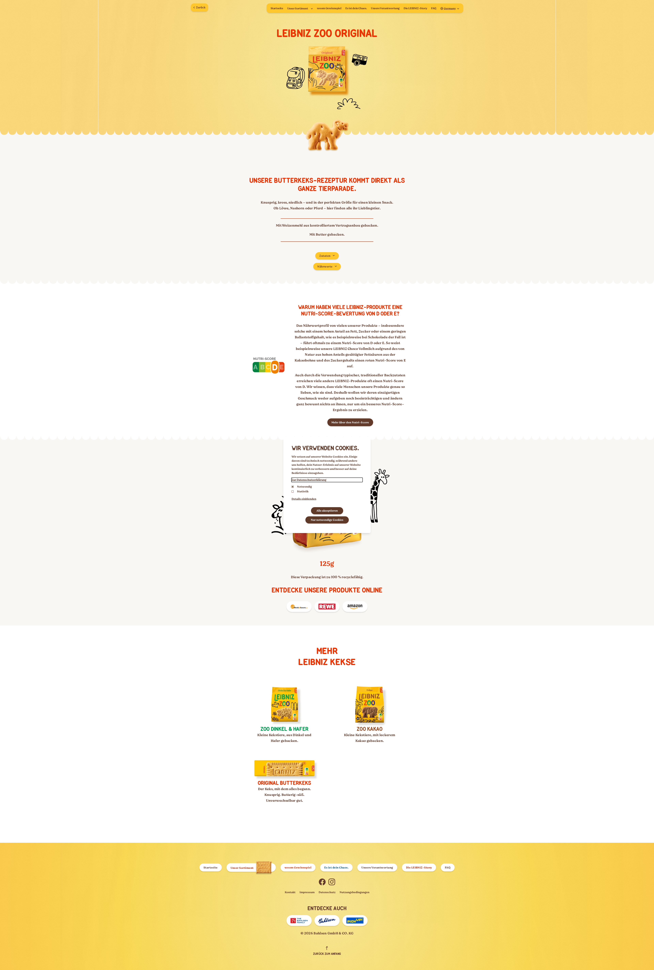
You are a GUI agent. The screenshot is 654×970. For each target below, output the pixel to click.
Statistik (302, 491)
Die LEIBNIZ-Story (415, 8)
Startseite (277, 8)
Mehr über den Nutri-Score (350, 422)
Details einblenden (304, 499)
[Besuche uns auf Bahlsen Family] (299, 920)
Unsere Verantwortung (385, 8)
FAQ (433, 8)
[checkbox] (293, 491)
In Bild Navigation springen (30, 964)
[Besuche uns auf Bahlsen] (327, 920)
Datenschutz (327, 892)
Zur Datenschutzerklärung (309, 480)
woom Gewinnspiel (329, 8)
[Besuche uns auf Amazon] (355, 606)
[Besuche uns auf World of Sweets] (299, 606)
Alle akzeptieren (327, 511)
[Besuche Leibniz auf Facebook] (322, 882)
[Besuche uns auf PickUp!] (355, 920)
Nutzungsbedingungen (354, 892)
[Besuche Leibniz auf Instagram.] (331, 882)
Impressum (307, 892)
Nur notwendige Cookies (327, 520)
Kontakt (290, 892)
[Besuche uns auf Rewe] (327, 606)
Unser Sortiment (297, 8)
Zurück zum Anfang (327, 954)
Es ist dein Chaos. (356, 8)
